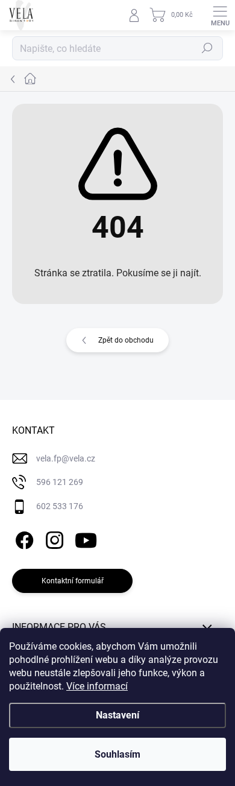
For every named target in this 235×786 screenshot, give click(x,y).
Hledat (207, 48)
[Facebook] (22, 537)
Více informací (97, 686)
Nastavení (117, 715)
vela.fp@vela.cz (65, 458)
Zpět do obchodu (126, 340)
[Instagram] (52, 537)
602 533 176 (59, 506)
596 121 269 (59, 482)
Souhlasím (117, 754)
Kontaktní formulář (73, 581)
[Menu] (220, 15)
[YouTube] (85, 537)
